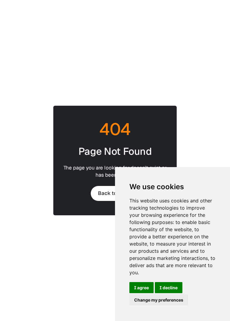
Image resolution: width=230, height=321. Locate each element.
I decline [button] (169, 287)
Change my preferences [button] (158, 299)
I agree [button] (141, 287)
